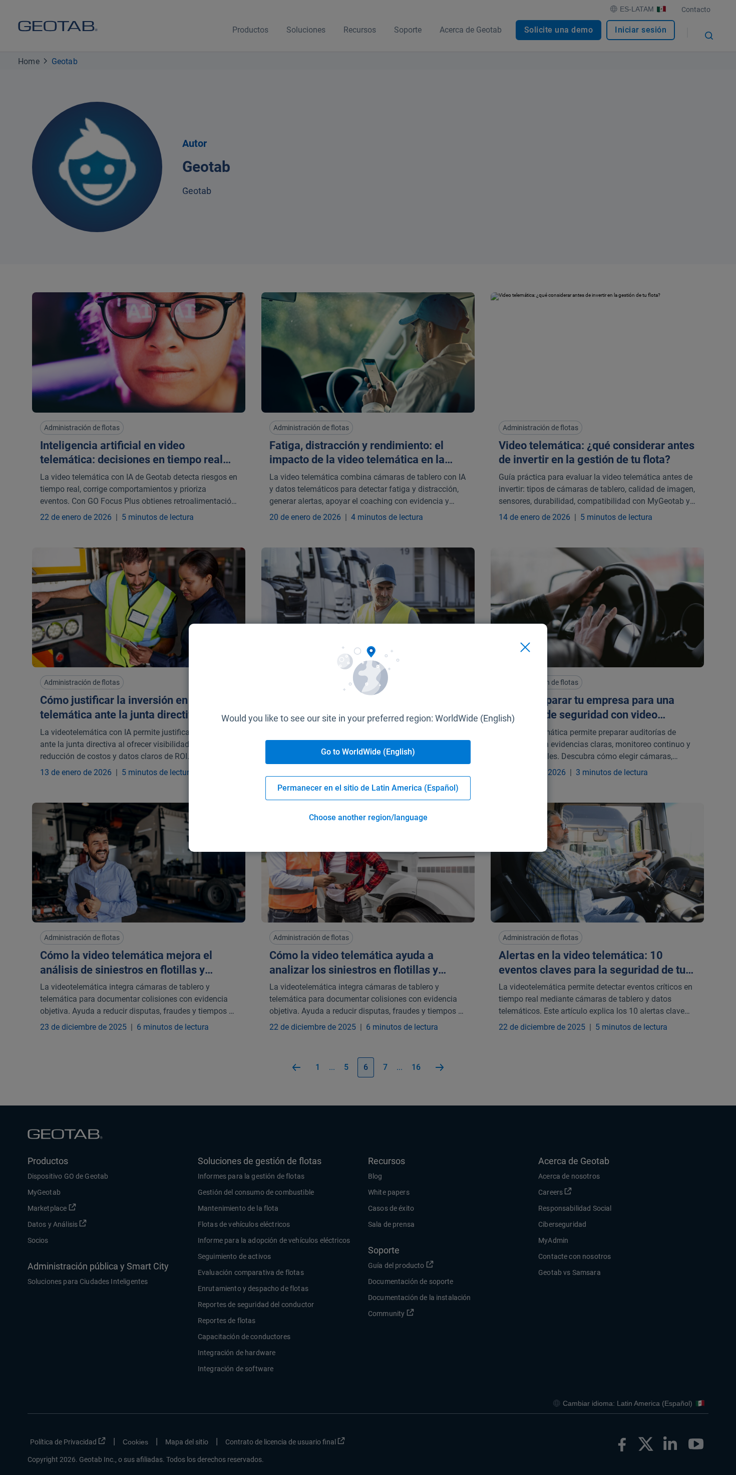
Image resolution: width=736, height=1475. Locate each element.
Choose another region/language (368, 817)
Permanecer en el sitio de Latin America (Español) (368, 788)
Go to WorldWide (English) (368, 752)
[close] (525, 647)
